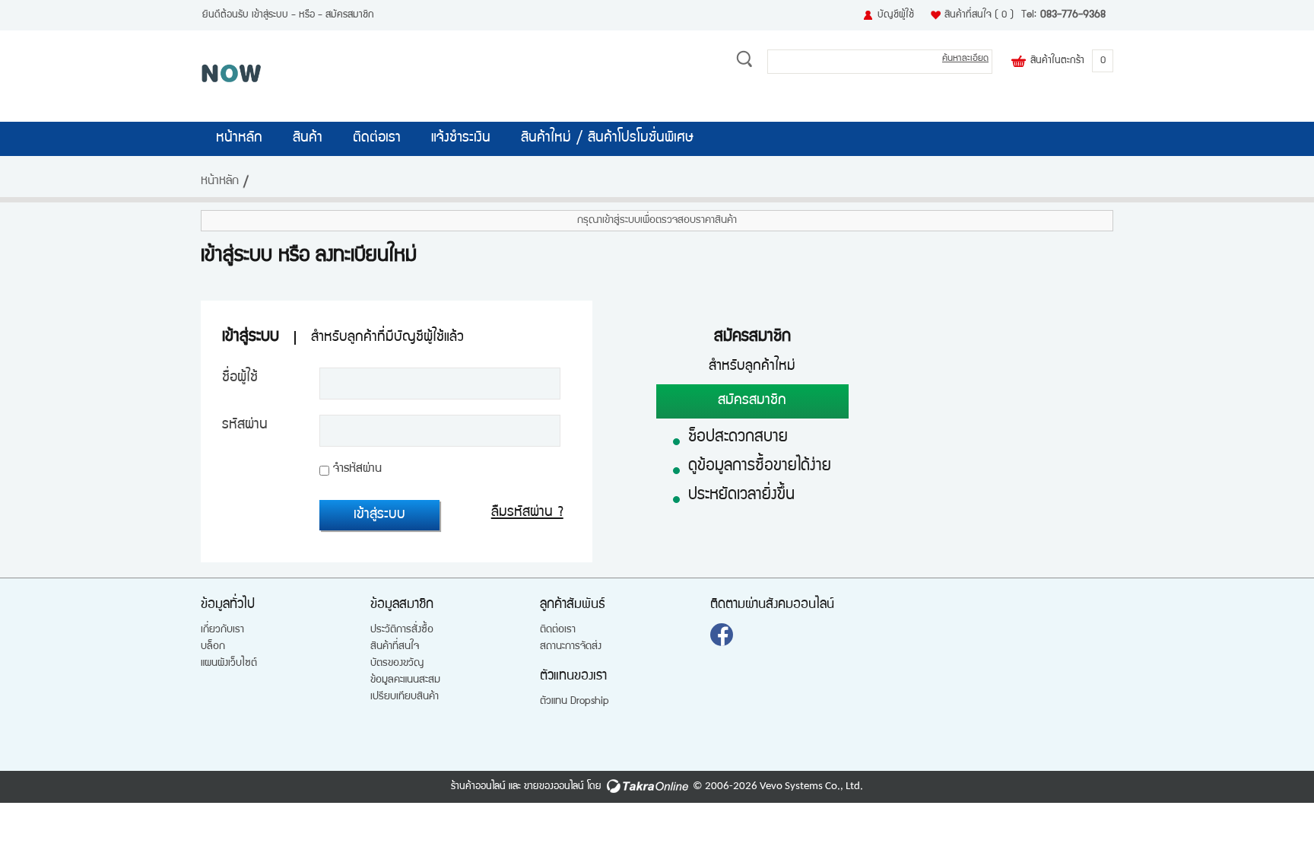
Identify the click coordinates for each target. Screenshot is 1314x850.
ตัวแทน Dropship (574, 701)
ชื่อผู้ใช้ (240, 378)
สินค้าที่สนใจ (979, 15)
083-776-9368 (1073, 15)
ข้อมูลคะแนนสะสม (405, 680)
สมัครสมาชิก (349, 15)
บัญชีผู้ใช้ (896, 15)
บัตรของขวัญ (397, 663)
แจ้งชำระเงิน (460, 138)
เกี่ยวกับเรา (222, 630)
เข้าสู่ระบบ (270, 15)
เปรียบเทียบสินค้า (404, 697)
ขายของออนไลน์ (554, 786)
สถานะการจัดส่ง (570, 646)
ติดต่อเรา (377, 138)
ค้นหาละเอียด (965, 59)
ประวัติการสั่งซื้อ (401, 630)
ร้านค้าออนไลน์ (478, 786)
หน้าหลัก (239, 138)
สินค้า (307, 138)
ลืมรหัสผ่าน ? (527, 513)
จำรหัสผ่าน (357, 469)
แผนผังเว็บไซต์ (229, 663)
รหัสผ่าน (245, 425)
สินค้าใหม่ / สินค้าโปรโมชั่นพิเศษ (607, 138)
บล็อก (213, 646)
